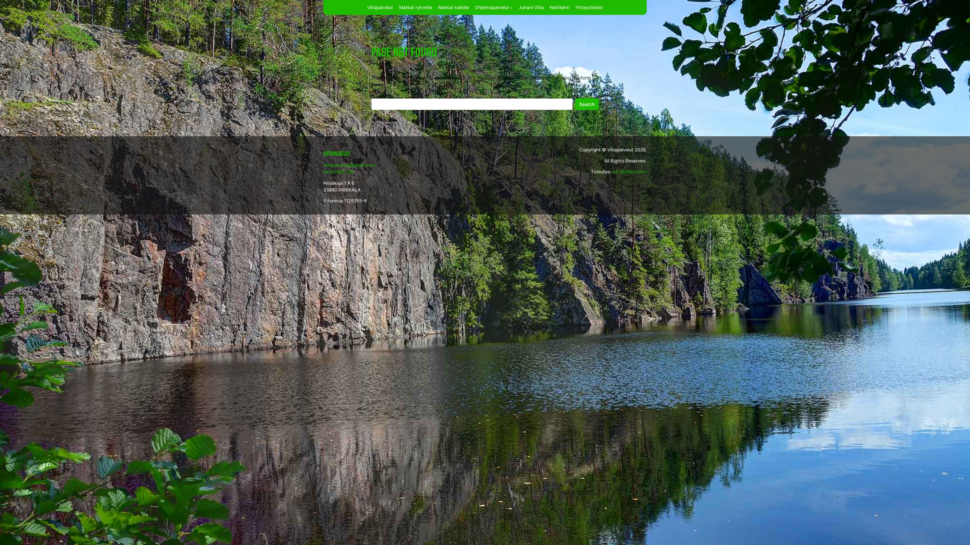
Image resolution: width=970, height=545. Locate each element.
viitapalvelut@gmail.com (349, 165)
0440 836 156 (338, 172)
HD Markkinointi (629, 171)
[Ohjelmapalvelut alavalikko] (511, 7)
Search (587, 104)
